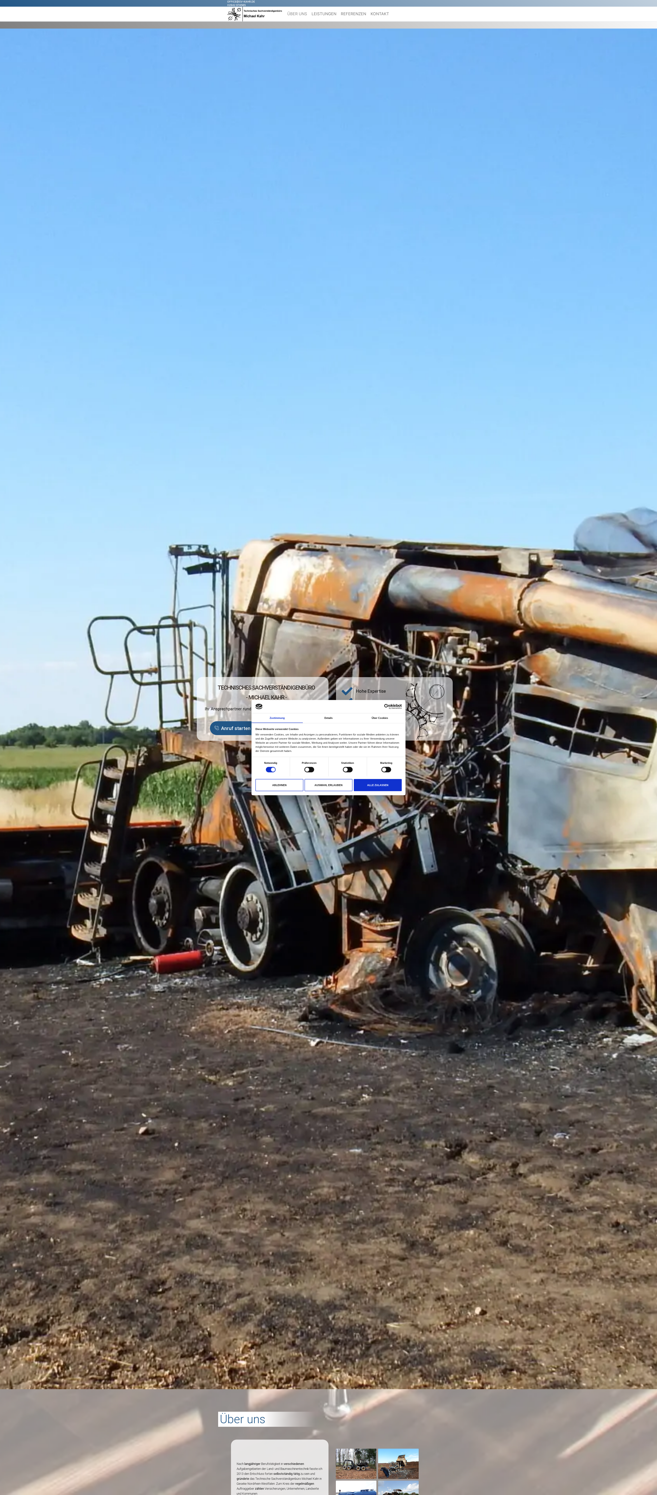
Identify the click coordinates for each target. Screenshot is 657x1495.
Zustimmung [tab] (277, 717)
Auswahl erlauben (328, 784)
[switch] (309, 769)
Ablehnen (279, 784)
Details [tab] (328, 717)
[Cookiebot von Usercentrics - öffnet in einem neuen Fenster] (387, 706)
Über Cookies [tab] (380, 717)
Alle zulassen (377, 784)
